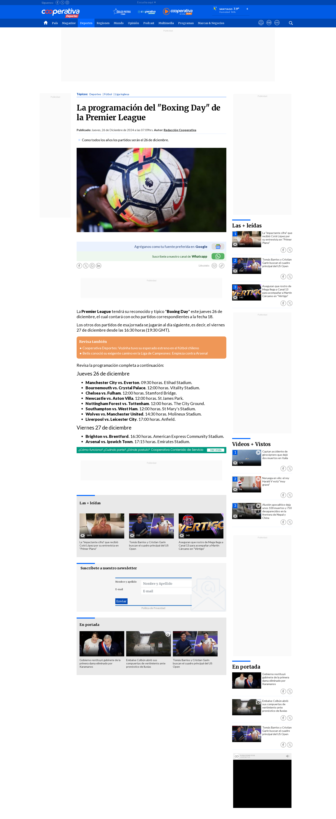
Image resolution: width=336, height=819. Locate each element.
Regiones (103, 23)
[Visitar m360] (269, 26)
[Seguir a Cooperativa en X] (62, 2)
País (55, 23)
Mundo (119, 23)
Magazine (69, 23)
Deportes (86, 23)
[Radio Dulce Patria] (122, 11)
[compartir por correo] (214, 265)
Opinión (133, 23)
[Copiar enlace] (221, 265)
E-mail (119, 589)
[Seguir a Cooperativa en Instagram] (67, 2)
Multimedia (166, 23)
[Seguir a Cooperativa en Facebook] (58, 2)
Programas (186, 23)
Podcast (148, 23)
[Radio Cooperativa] (177, 12)
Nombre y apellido (126, 581)
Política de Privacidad (153, 608)
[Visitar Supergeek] (277, 26)
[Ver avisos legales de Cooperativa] (261, 26)
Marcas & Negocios (211, 23)
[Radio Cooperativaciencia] (146, 12)
